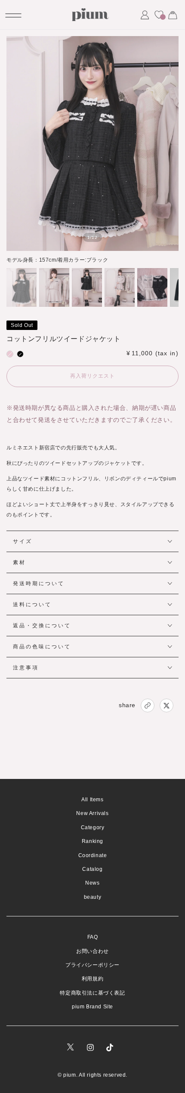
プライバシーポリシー (92, 965)
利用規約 (92, 979)
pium (69, 1075)
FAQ (92, 937)
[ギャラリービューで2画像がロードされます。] (54, 287)
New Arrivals (92, 813)
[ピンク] (9, 354)
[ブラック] (20, 354)
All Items (92, 800)
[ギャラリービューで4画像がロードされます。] (120, 287)
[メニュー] (12, 14)
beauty (93, 897)
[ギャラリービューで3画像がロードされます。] (87, 287)
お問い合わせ (92, 951)
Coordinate (92, 855)
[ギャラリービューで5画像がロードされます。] (152, 287)
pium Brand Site (92, 1007)
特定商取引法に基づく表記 (92, 993)
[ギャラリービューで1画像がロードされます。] (21, 287)
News (92, 883)
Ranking (92, 841)
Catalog (92, 869)
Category (93, 827)
